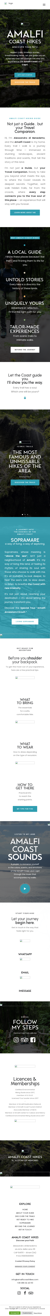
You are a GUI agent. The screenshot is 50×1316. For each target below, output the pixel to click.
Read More (38, 1313)
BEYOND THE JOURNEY (25, 1226)
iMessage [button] (25, 991)
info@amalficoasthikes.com (25, 1279)
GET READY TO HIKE (25, 1219)
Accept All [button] (15, 1313)
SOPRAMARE (25, 1222)
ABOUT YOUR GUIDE (25, 1213)
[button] (22, 514)
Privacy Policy (29, 1261)
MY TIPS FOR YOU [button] (25, 809)
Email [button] (25, 972)
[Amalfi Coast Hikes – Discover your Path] (10, 4)
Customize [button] (27, 1313)
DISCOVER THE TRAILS (25, 1216)
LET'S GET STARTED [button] (25, 75)
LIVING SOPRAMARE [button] (25, 621)
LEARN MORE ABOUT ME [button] (25, 212)
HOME (25, 1209)
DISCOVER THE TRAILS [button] (25, 82)
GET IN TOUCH (25, 1229)
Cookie (18, 1261)
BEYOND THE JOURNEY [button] (25, 350)
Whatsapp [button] (25, 954)
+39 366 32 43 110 (25, 1282)
